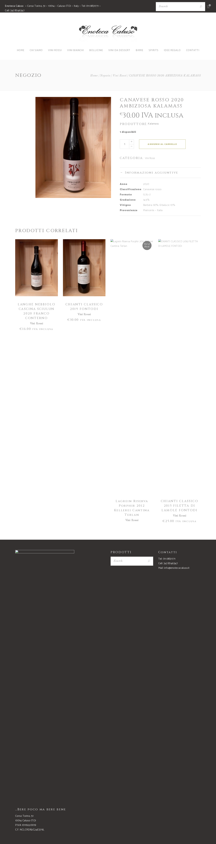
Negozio (105, 75)
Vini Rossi (120, 75)
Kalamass (153, 124)
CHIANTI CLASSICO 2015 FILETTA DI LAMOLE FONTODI (179, 505)
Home (94, 75)
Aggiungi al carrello (162, 144)
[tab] (160, 172)
